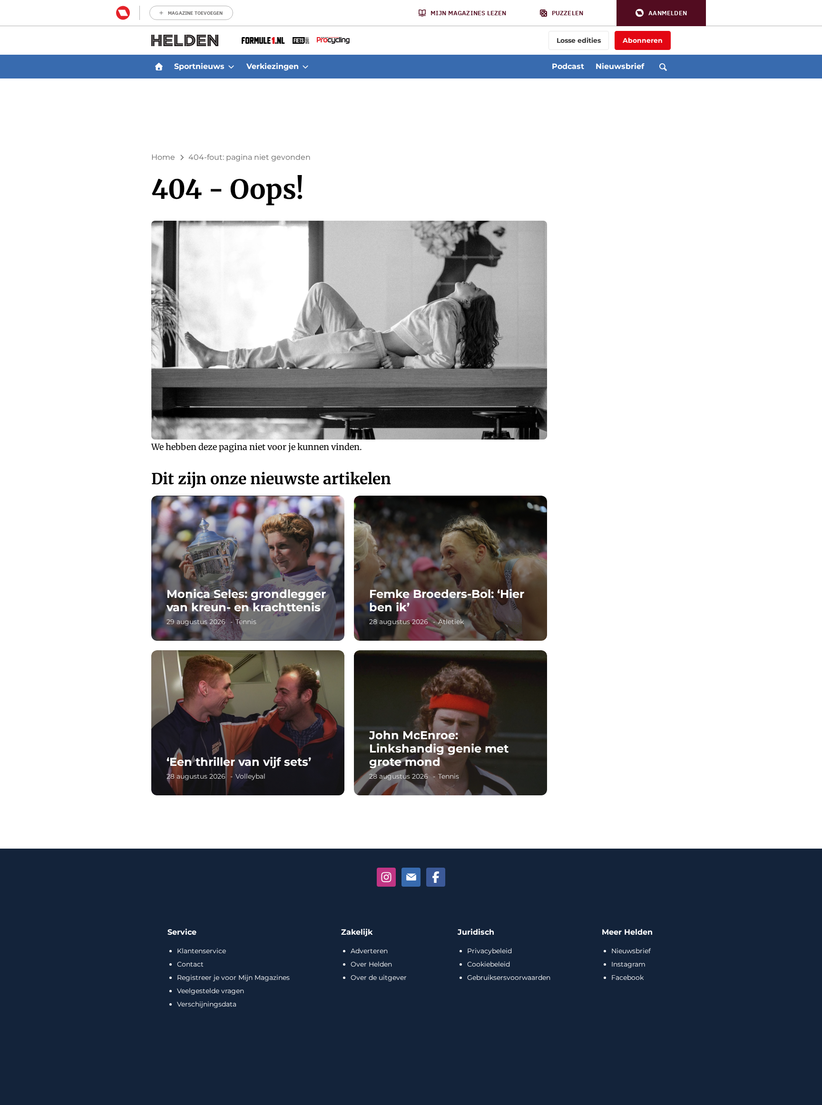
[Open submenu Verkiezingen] (305, 66)
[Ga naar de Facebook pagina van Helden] (435, 877)
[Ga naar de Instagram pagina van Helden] (386, 877)
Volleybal (250, 776)
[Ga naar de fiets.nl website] (301, 40)
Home (163, 157)
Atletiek (451, 621)
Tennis (245, 621)
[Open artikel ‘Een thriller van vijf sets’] (247, 722)
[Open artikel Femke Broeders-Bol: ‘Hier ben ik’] (450, 568)
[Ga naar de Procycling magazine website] (333, 40)
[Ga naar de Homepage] (185, 40)
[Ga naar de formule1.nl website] (263, 40)
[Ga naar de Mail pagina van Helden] (411, 877)
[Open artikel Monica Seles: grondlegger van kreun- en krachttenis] (247, 568)
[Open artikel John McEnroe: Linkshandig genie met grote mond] (450, 722)
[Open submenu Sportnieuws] (231, 66)
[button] (661, 13)
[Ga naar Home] (159, 66)
